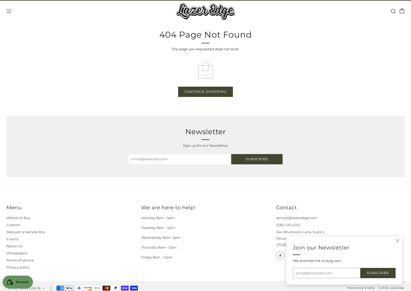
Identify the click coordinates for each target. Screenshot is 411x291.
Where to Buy (18, 218)
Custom (13, 225)
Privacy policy (18, 267)
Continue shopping (205, 92)
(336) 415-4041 (288, 225)
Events (12, 239)
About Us (14, 246)
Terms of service (20, 260)
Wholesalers (16, 253)
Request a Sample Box (25, 232)
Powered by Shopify (361, 288)
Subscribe (257, 159)
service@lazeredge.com (296, 218)
